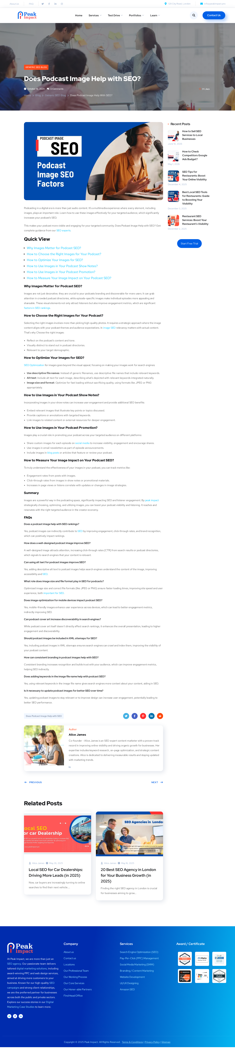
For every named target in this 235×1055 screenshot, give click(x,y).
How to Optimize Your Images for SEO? (55, 260)
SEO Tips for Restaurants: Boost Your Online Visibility (194, 175)
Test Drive (114, 15)
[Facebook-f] (49, 4)
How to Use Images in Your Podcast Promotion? (61, 272)
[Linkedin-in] (55, 4)
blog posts (53, 452)
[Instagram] (62, 4)
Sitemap (165, 1042)
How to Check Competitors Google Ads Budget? (194, 155)
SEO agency (14, 963)
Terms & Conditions (132, 1042)
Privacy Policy (152, 1042)
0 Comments (56, 88)
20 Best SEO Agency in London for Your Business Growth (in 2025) (128, 875)
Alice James (38, 863)
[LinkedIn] (70, 767)
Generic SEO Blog (36, 67)
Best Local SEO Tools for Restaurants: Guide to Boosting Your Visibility (195, 197)
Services (94, 15)
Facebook (135, 716)
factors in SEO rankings (37, 308)
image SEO (109, 327)
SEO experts (63, 230)
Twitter (126, 716)
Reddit (160, 716)
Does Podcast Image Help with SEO (44, 716)
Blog (38, 95)
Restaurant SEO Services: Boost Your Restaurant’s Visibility (195, 220)
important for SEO (53, 593)
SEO (80, 531)
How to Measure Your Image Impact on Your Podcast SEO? (69, 278)
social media (82, 443)
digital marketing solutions (32, 968)
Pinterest (143, 716)
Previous (35, 782)
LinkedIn (152, 716)
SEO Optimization (34, 365)
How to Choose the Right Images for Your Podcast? (64, 254)
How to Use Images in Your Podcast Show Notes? (62, 266)
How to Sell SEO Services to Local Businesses (192, 135)
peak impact (152, 500)
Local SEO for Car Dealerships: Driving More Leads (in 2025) (56, 872)
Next (154, 782)
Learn (153, 15)
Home (78, 15)
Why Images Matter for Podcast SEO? (54, 248)
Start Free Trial (189, 243)
